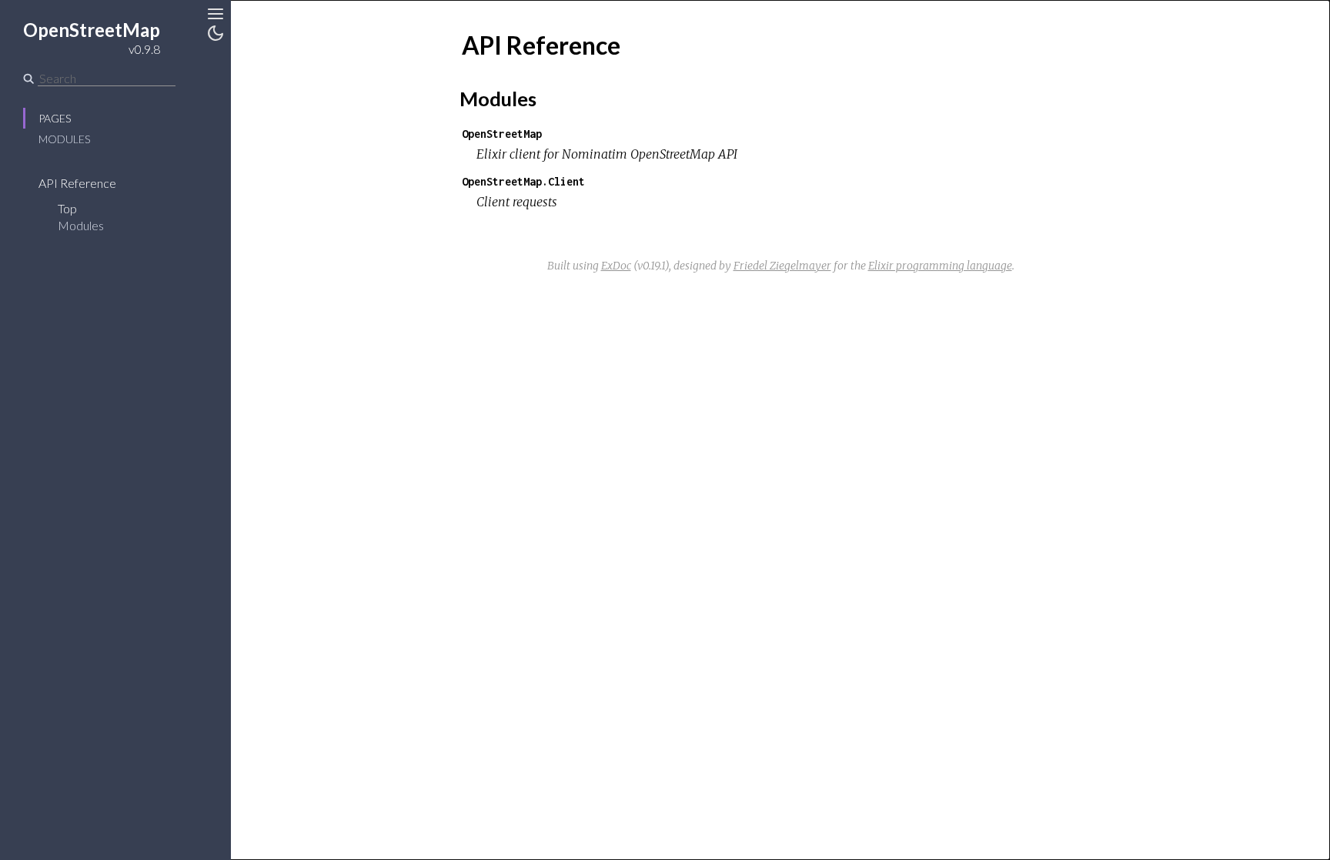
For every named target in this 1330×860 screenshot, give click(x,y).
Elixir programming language (940, 266)
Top (67, 208)
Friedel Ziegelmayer (782, 266)
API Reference (77, 183)
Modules (64, 139)
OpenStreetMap (502, 133)
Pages (54, 118)
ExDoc (616, 266)
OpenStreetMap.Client (523, 181)
